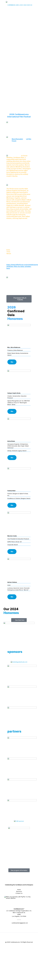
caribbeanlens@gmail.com (20, 923)
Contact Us (19, 893)
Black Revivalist (17, 139)
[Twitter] (16, 946)
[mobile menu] (35, 4)
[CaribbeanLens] (19, 5)
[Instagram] (26, 946)
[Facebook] (11, 946)
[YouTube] (21, 946)
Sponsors (19, 891)
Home (19, 889)
